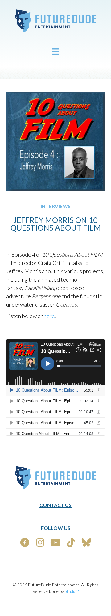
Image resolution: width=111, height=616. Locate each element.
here (49, 315)
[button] (24, 542)
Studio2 (72, 591)
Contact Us (55, 505)
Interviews (56, 206)
